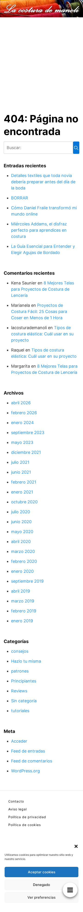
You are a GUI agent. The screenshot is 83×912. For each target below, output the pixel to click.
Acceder (19, 741)
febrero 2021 (23, 482)
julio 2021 (20, 462)
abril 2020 (21, 541)
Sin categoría (24, 700)
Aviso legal (17, 809)
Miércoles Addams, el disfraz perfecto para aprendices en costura (39, 230)
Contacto (16, 801)
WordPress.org (25, 770)
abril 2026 (21, 402)
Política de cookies (24, 825)
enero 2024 (22, 422)
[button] (76, 846)
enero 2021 (22, 492)
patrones (20, 671)
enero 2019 (22, 620)
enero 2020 (22, 571)
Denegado (41, 884)
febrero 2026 (24, 412)
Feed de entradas (28, 751)
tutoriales (20, 710)
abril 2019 (20, 591)
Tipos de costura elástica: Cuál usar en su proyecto (42, 333)
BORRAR (19, 197)
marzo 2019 (22, 601)
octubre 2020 (24, 501)
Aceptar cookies (41, 872)
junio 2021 (21, 472)
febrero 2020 (24, 561)
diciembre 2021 (26, 452)
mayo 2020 (22, 531)
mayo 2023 (22, 442)
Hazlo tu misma (26, 661)
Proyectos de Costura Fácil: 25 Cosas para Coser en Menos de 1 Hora (39, 311)
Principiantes (23, 681)
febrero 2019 (23, 610)
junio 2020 (21, 521)
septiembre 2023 (27, 432)
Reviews (19, 690)
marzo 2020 (23, 551)
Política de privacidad (27, 817)
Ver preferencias (41, 897)
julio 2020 (20, 511)
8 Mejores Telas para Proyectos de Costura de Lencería (42, 289)
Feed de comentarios (31, 761)
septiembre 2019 (27, 581)
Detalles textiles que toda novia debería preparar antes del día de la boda (43, 181)
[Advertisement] (41, 61)
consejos (19, 651)
